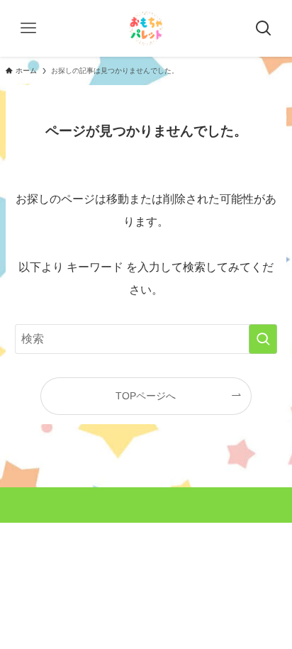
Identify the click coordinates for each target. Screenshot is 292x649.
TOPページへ (146, 395)
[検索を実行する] (263, 339)
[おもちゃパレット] (146, 28)
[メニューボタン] (28, 28)
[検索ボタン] (263, 28)
